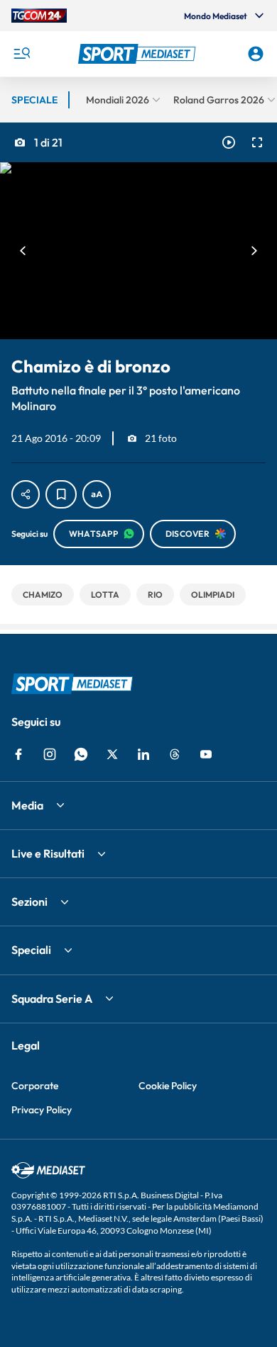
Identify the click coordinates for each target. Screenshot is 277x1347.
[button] (139, 53)
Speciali (31, 950)
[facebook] (18, 754)
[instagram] (50, 754)
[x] (112, 754)
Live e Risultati (48, 853)
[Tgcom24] (39, 15)
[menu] (21, 54)
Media (27, 805)
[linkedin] (143, 754)
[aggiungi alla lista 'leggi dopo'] (61, 494)
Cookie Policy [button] (167, 1085)
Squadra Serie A (51, 998)
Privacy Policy (41, 1109)
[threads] (175, 754)
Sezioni (29, 901)
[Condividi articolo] (25, 494)
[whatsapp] (81, 754)
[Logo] (139, 53)
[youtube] (206, 754)
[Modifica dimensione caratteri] (96, 494)
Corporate (34, 1085)
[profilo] (256, 54)
